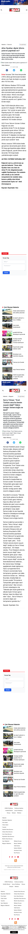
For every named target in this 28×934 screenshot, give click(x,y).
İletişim (14, 812)
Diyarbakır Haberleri (7, 820)
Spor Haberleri (5, 841)
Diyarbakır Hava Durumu (8, 836)
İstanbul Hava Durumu (7, 829)
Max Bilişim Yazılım (20, 869)
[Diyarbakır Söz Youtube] (18, 857)
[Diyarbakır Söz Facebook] (9, 857)
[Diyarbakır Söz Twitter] (12, 857)
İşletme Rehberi (18, 848)
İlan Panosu (17, 852)
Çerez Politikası (18, 810)
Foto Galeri (5, 822)
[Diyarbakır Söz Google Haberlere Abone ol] (22, 44)
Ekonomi (9, 44)
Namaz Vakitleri (17, 843)
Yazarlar (4, 827)
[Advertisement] (14, 28)
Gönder (6, 272)
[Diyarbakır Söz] (14, 10)
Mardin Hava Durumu (7, 838)
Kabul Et (14, 932)
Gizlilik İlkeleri (9, 810)
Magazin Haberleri (6, 843)
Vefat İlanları (17, 845)
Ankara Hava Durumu (7, 831)
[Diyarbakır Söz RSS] (15, 860)
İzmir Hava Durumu (7, 834)
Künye (8, 812)
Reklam (19, 812)
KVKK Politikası (9, 808)
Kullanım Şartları (19, 808)
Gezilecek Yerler (18, 850)
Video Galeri (5, 824)
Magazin (11, 396)
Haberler (4, 44)
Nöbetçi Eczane (17, 841)
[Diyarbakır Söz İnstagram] (15, 857)
